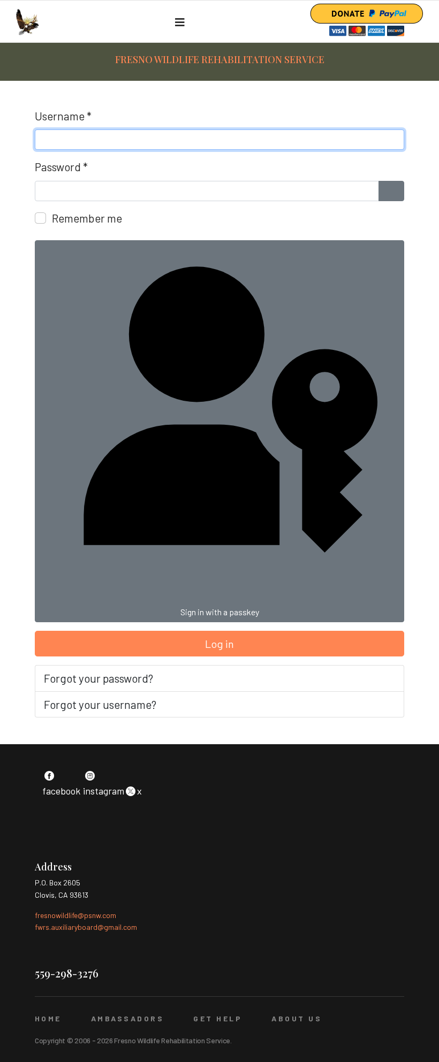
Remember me (87, 218)
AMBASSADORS (127, 1018)
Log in (219, 643)
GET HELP (217, 1018)
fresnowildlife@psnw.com (75, 915)
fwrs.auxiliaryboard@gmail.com (86, 926)
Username (63, 116)
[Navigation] (180, 22)
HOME (48, 1018)
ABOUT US (296, 1018)
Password (61, 166)
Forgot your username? (100, 704)
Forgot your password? (98, 678)
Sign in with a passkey (219, 612)
